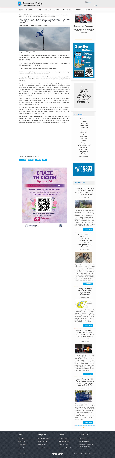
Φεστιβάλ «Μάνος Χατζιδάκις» (45, 447)
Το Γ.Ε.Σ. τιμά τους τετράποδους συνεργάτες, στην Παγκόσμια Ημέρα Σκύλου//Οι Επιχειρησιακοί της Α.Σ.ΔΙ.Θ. (84, 240)
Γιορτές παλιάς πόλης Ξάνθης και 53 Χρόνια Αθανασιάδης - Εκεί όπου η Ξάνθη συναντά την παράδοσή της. (84, 334)
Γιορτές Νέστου (42, 444)
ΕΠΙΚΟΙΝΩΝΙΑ (88, 9)
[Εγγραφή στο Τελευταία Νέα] (83, 427)
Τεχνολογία (83, 138)
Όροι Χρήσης (82, 438)
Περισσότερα (88, 229)
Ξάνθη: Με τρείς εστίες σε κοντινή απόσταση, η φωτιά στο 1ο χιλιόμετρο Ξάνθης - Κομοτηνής (85, 191)
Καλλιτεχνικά (84, 127)
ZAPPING (39, 9)
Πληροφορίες (21, 447)
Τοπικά (84, 141)
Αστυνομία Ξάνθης (63, 438)
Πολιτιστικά (83, 136)
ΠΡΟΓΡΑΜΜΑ (48, 9)
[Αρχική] (30, 5)
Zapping (83, 154)
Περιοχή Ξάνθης (22, 444)
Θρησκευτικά (84, 125)
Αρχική (20, 14)
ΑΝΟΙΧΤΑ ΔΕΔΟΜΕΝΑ (68, 9)
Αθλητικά (83, 121)
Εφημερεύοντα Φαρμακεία (65, 447)
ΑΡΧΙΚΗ (21, 9)
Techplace (82, 453)
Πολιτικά (83, 134)
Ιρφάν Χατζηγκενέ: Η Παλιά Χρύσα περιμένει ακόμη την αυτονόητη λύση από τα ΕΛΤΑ (85, 382)
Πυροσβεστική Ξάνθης (64, 441)
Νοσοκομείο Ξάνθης (63, 444)
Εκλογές (83, 143)
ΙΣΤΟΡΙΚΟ (57, 9)
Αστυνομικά (83, 119)
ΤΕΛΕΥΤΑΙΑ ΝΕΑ (30, 9)
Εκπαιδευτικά (84, 123)
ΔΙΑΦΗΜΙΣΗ (79, 9)
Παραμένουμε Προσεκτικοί (84, 28)
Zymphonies (94, 453)
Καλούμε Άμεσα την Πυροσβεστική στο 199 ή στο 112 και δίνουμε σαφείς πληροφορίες (83, 33)
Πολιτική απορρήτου (84, 441)
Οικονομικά (83, 132)
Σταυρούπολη (83, 152)
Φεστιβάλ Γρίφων (83, 156)
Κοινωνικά (83, 130)
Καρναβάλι (83, 147)
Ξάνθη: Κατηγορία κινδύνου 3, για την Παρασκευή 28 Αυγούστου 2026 (85, 292)
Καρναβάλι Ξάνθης (43, 441)
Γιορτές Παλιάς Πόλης (83, 145)
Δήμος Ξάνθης (83, 149)
